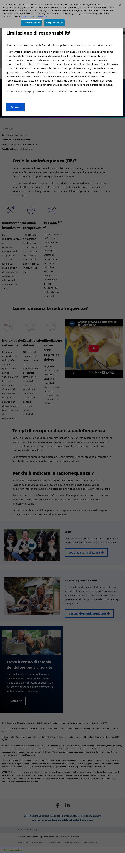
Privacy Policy (27, 16)
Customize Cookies (31, 22)
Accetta (15, 107)
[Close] (120, 5)
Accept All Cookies (54, 22)
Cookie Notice (41, 16)
